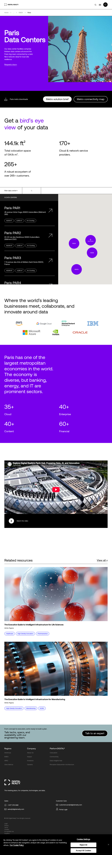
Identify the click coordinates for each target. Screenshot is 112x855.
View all (101, 560)
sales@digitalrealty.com (16, 809)
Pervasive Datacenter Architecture (62, 764)
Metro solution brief (57, 99)
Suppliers (7, 833)
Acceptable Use (9, 831)
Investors (30, 760)
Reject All (83, 845)
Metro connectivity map (90, 99)
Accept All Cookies (83, 850)
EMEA (6, 757)
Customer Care (61, 801)
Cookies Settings (83, 839)
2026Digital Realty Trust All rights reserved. (18, 818)
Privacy (6, 825)
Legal (5, 823)
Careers (30, 764)
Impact (29, 757)
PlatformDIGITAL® (57, 748)
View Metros (8, 764)
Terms (6, 827)
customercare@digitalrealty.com (70, 805)
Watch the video (22, 521)
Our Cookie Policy (17, 845)
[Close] (108, 844)
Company (31, 748)
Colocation (53, 753)
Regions (7, 748)
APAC (6, 760)
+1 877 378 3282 (13, 805)
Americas (7, 753)
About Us (30, 753)
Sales (6, 801)
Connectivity (54, 757)
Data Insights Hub (56, 760)
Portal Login (63, 809)
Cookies (6, 829)
